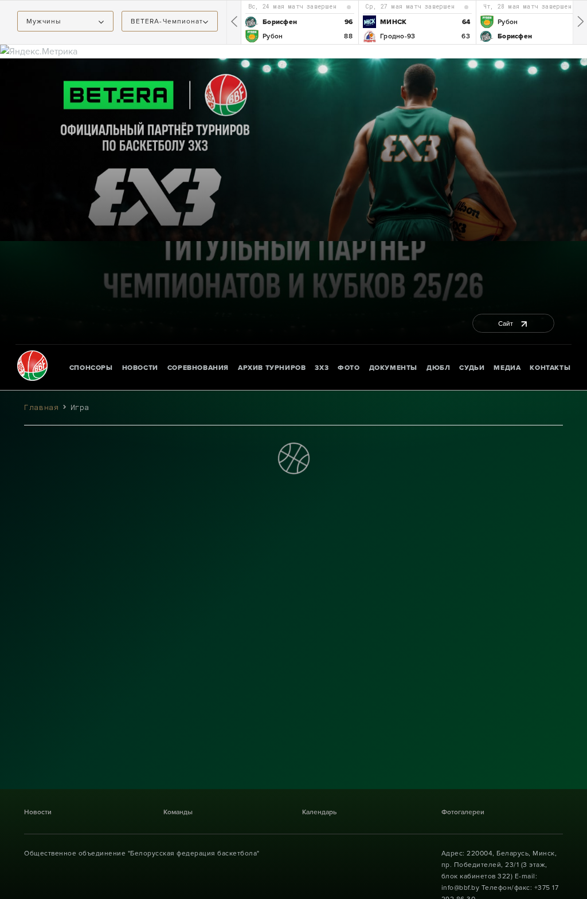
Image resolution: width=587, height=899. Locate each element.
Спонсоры (91, 368)
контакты (550, 368)
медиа (507, 368)
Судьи (471, 368)
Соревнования (198, 368)
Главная (41, 407)
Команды (178, 812)
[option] (299, 22)
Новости (140, 368)
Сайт (506, 324)
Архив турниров (272, 368)
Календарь (319, 812)
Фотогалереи (462, 812)
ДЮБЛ (438, 368)
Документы (393, 368)
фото (348, 368)
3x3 (321, 368)
